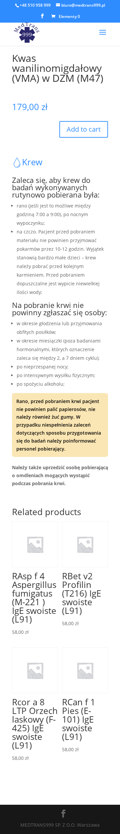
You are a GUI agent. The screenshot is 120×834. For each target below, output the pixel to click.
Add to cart (84, 129)
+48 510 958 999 (35, 5)
